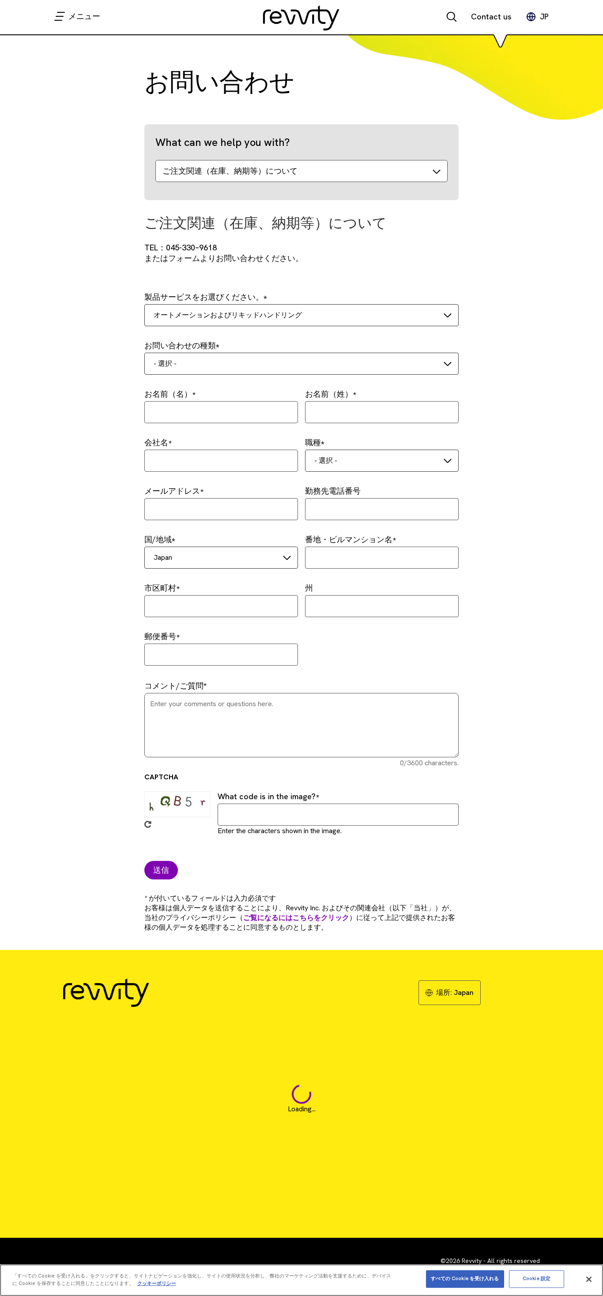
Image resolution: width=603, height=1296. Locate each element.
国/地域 (158, 539)
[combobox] (301, 315)
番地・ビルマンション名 (348, 539)
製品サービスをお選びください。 (204, 297)
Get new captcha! (147, 824)
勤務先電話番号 (333, 491)
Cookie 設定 (536, 1279)
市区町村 (160, 588)
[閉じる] (589, 1279)
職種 (313, 442)
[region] (301, 1280)
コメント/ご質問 (174, 686)
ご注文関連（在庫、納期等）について (230, 171)
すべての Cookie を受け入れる (465, 1279)
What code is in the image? (267, 796)
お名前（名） (168, 394)
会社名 (156, 442)
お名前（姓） (329, 394)
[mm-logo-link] (301, 17)
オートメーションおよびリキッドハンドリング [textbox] (228, 315)
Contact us (491, 16)
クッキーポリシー (156, 1283)
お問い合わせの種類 (180, 345)
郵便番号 (160, 636)
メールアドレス (172, 491)
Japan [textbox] (163, 557)
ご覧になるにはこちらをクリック (296, 917)
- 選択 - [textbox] (165, 363)
